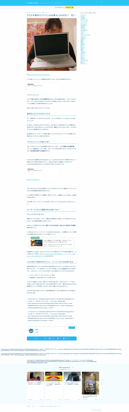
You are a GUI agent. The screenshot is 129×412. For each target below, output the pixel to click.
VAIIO (83, 26)
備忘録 (83, 44)
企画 (82, 33)
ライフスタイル (85, 35)
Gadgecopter (33, 3)
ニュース (84, 22)
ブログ (83, 29)
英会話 (83, 58)
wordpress (84, 30)
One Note (84, 25)
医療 (82, 45)
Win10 (83, 27)
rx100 (83, 17)
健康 (82, 41)
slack (83, 39)
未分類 (83, 52)
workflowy (84, 19)
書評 (82, 50)
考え (83, 55)
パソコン (83, 23)
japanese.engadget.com (33, 179)
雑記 (83, 61)
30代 (83, 36)
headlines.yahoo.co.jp (33, 94)
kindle (83, 16)
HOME (28, 406)
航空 (82, 57)
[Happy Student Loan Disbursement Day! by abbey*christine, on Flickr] (52, 75)
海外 (83, 53)
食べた (83, 63)
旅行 (83, 47)
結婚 (82, 42)
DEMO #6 (68, 7)
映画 (82, 49)
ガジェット (46, 12)
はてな (83, 31)
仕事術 (83, 38)
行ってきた (84, 60)
